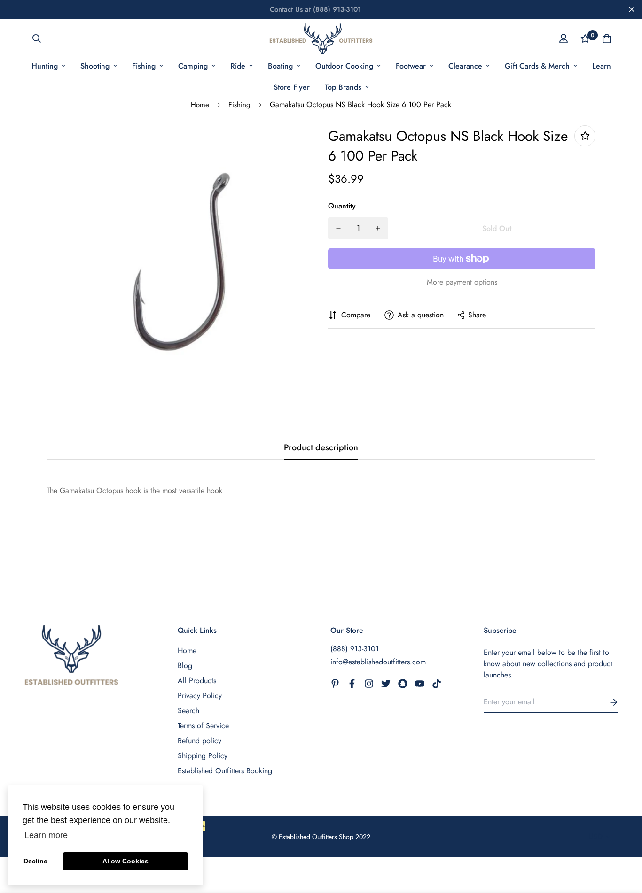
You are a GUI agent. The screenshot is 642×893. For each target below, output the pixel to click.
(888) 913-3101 (354, 648)
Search (188, 710)
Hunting (44, 66)
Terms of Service (203, 725)
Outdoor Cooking (344, 66)
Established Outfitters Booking (225, 770)
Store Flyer (292, 87)
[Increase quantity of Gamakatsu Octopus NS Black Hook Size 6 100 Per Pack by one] (378, 228)
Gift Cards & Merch (537, 66)
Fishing (144, 66)
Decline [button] (35, 861)
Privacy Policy (200, 695)
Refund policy (199, 740)
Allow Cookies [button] (125, 861)
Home (200, 105)
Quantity (342, 205)
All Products (197, 680)
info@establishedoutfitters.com (378, 661)
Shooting (95, 66)
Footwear (411, 66)
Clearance (465, 66)
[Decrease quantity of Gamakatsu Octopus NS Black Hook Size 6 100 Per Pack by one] (338, 228)
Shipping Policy (202, 755)
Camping (193, 66)
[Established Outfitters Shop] (321, 39)
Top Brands (343, 87)
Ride (237, 66)
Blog (185, 665)
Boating (280, 66)
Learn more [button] (46, 835)
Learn (601, 66)
